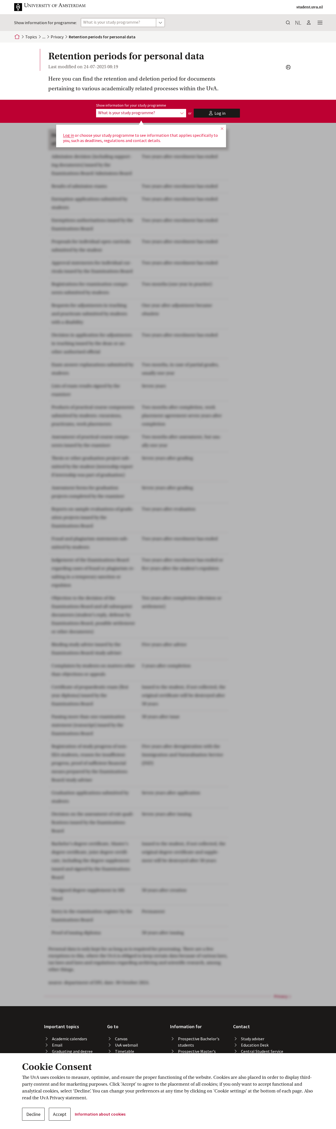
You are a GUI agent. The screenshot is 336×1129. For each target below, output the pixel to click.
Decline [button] (33, 1114)
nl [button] (298, 22)
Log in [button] (68, 135)
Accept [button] (59, 1114)
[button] (54, 7)
